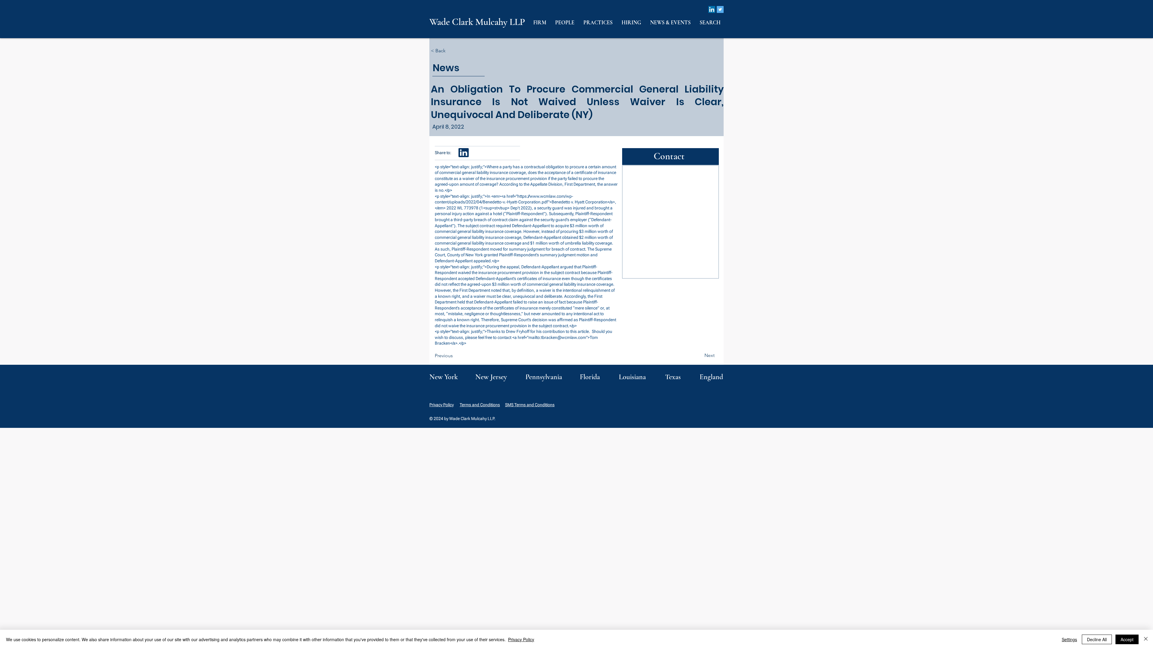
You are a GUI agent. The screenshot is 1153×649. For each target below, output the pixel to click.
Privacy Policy (441, 404)
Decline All (1097, 639)
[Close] (1145, 639)
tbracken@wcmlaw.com (563, 337)
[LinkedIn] (711, 9)
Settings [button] (1069, 639)
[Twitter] (720, 9)
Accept (1127, 639)
